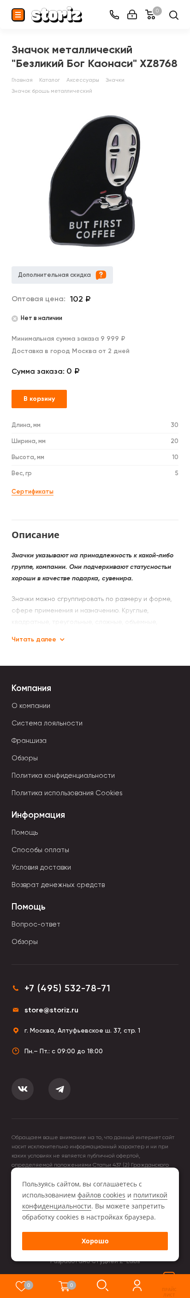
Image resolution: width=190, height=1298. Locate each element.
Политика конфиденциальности (63, 775)
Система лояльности (47, 723)
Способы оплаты (40, 850)
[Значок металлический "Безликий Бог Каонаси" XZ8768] (95, 181)
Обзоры (25, 758)
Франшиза (29, 740)
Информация (38, 814)
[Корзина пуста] (64, 1286)
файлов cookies (101, 1195)
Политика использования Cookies (67, 793)
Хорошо (95, 1240)
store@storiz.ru (51, 1010)
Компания (31, 688)
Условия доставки (41, 867)
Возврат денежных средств (58, 885)
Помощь (25, 832)
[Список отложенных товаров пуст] (21, 1286)
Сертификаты (32, 491)
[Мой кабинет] (132, 14)
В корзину (39, 399)
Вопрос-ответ (36, 924)
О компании (31, 706)
